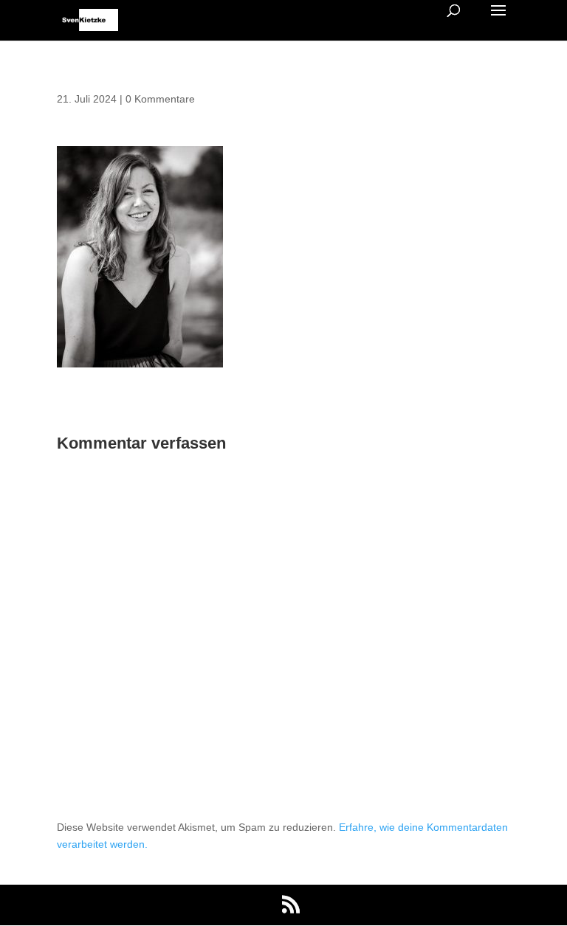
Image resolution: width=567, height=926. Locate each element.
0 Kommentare (160, 99)
